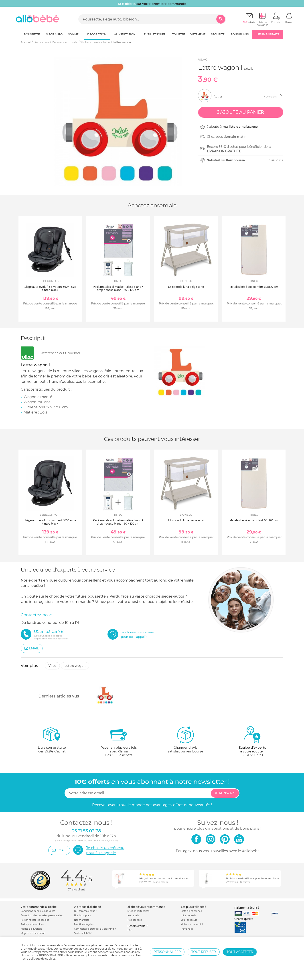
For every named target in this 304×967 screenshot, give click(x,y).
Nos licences (135, 919)
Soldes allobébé (83, 933)
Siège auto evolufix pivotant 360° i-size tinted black (50, 288)
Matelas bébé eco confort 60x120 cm (253, 286)
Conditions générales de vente (38, 911)
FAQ (130, 930)
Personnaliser (167, 952)
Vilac (202, 60)
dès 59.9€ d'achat (52, 749)
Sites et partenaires (138, 911)
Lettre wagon (75, 666)
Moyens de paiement (33, 933)
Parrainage (187, 928)
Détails (248, 68)
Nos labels (133, 915)
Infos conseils (188, 915)
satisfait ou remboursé (185, 749)
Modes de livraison (31, 928)
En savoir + (274, 160)
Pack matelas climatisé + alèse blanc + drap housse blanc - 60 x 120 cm (118, 288)
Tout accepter (240, 952)
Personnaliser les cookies (35, 919)
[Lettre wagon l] (105, 695)
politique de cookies (42, 958)
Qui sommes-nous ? (85, 911)
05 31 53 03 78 (252, 755)
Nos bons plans (82, 915)
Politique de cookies (32, 924)
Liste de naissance (191, 911)
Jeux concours (189, 919)
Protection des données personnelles (42, 915)
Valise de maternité (192, 924)
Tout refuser (203, 952)
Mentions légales (83, 924)
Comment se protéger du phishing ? (95, 928)
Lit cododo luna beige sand (186, 286)
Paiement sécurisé (246, 907)
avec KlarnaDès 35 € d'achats (119, 751)
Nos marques (81, 919)
